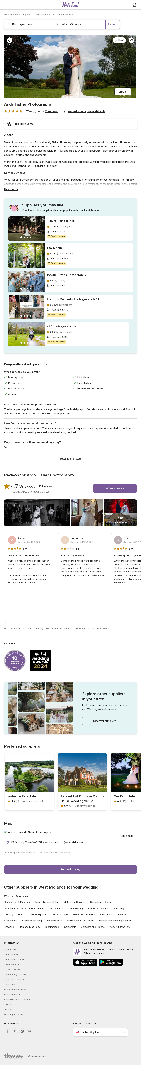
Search (112, 24)
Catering (8, 914)
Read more (11, 189)
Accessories (11, 920)
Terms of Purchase (14, 959)
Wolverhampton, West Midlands (86, 111)
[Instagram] (30, 1031)
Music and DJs (55, 908)
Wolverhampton (64, 14)
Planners (123, 914)
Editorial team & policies (17, 999)
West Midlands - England (17, 14)
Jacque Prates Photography (66, 275)
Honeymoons (54, 920)
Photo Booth (106, 914)
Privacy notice (11, 964)
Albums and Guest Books (81, 920)
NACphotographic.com (62, 326)
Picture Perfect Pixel (61, 221)
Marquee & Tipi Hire (84, 914)
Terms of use (11, 954)
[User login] (135, 5)
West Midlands (43, 14)
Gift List (8, 1009)
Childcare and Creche (93, 926)
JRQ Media (54, 248)
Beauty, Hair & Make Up (17, 902)
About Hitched (12, 994)
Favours (104, 908)
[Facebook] (7, 1031)
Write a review (115, 488)
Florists (22, 914)
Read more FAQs (70, 459)
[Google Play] (111, 964)
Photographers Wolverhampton (54, 852)
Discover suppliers (104, 721)
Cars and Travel (59, 914)
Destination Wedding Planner (115, 920)
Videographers (38, 914)
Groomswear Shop (32, 920)
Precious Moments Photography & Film (74, 299)
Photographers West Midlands (20, 852)
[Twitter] (15, 1031)
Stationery (118, 908)
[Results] (9, 40)
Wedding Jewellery (119, 926)
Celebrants (70, 926)
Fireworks (9, 926)
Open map (126, 836)
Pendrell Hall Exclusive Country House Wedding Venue (82, 798)
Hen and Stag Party (29, 926)
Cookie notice (12, 969)
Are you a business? (15, 989)
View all (123, 91)
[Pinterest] (22, 1031)
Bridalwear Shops (13, 908)
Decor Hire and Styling (47, 902)
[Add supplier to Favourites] (131, 40)
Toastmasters (52, 926)
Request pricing (70, 869)
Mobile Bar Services (75, 902)
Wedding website (13, 1014)
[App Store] (85, 964)
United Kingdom (90, 1032)
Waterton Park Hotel (22, 796)
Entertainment (35, 908)
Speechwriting (76, 908)
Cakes (91, 908)
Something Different (101, 902)
